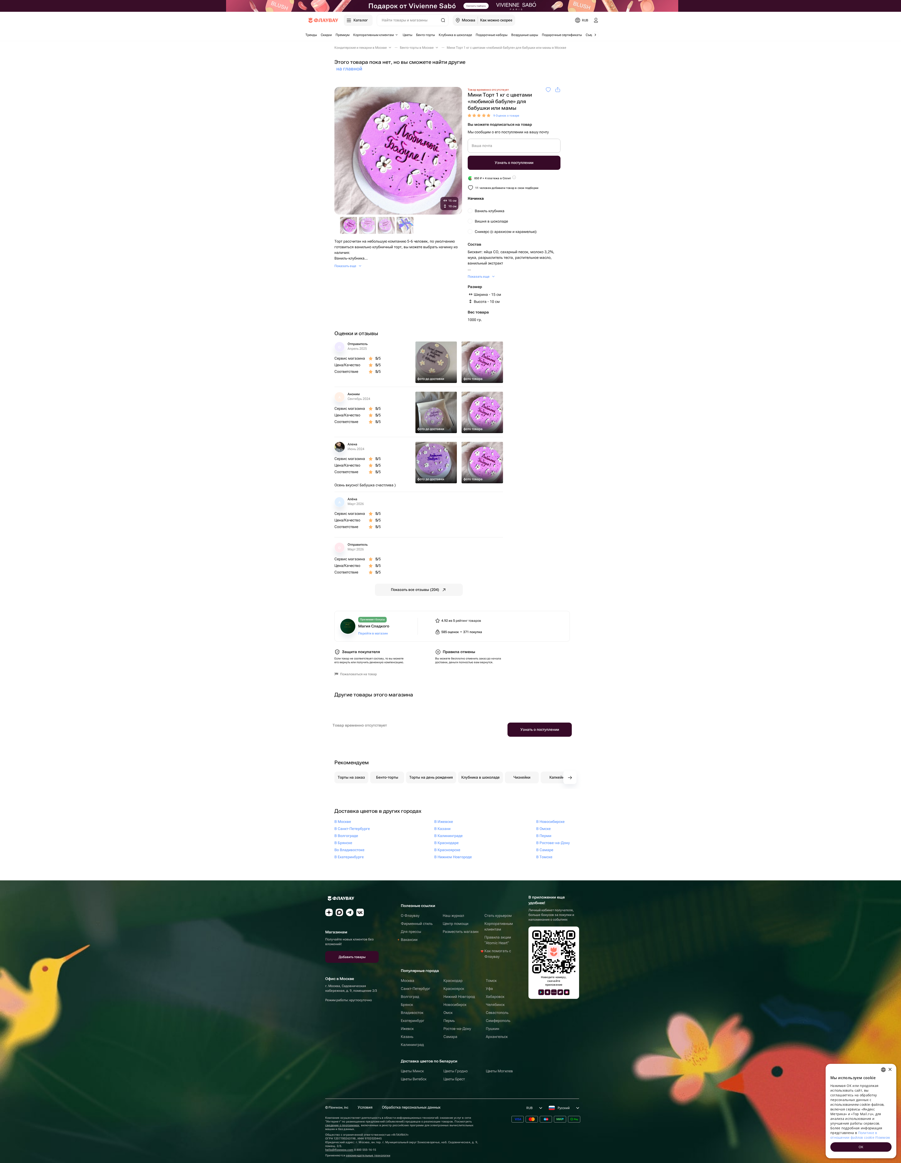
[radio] (514, 211)
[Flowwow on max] (339, 912)
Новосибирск (455, 1004)
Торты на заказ (351, 777)
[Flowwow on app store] (547, 992)
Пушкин (492, 1028)
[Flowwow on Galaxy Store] (566, 992)
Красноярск (453, 988)
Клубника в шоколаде (480, 777)
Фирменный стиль (417, 923)
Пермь (449, 1020)
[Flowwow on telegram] (349, 912)
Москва (407, 980)
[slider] (479, 115)
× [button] (890, 1069)
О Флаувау (410, 915)
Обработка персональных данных (411, 1107)
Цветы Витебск (413, 1079)
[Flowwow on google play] (541, 992)
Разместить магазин (461, 931)
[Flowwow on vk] (360, 912)
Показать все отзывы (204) (415, 589)
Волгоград (410, 996)
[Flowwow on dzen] (329, 912)
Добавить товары (352, 957)
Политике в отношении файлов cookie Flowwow (860, 1135)
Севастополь (497, 1012)
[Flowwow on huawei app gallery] (554, 992)
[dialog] (861, 1111)
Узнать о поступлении (514, 162)
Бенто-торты (387, 777)
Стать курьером (498, 915)
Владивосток (412, 1012)
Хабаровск (495, 996)
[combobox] (883, 1069)
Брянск (407, 1004)
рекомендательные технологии (368, 1155)
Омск (448, 1012)
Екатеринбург (412, 1020)
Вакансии (409, 939)
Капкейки (557, 777)
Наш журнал (453, 915)
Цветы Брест (454, 1079)
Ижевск (407, 1028)
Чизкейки (521, 777)
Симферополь (498, 1020)
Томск (491, 980)
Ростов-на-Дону (457, 1028)
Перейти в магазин (373, 633)
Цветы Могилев (499, 1071)
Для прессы (411, 931)
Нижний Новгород (459, 996)
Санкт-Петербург (415, 988)
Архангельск (497, 1036)
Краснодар (453, 980)
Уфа (489, 988)
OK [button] (861, 1147)
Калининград (412, 1044)
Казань (407, 1036)
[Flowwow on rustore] (560, 992)
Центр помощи (455, 923)
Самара (450, 1036)
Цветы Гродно (455, 1071)
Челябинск (495, 1004)
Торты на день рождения (431, 777)
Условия (365, 1107)
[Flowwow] (323, 20)
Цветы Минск (412, 1071)
